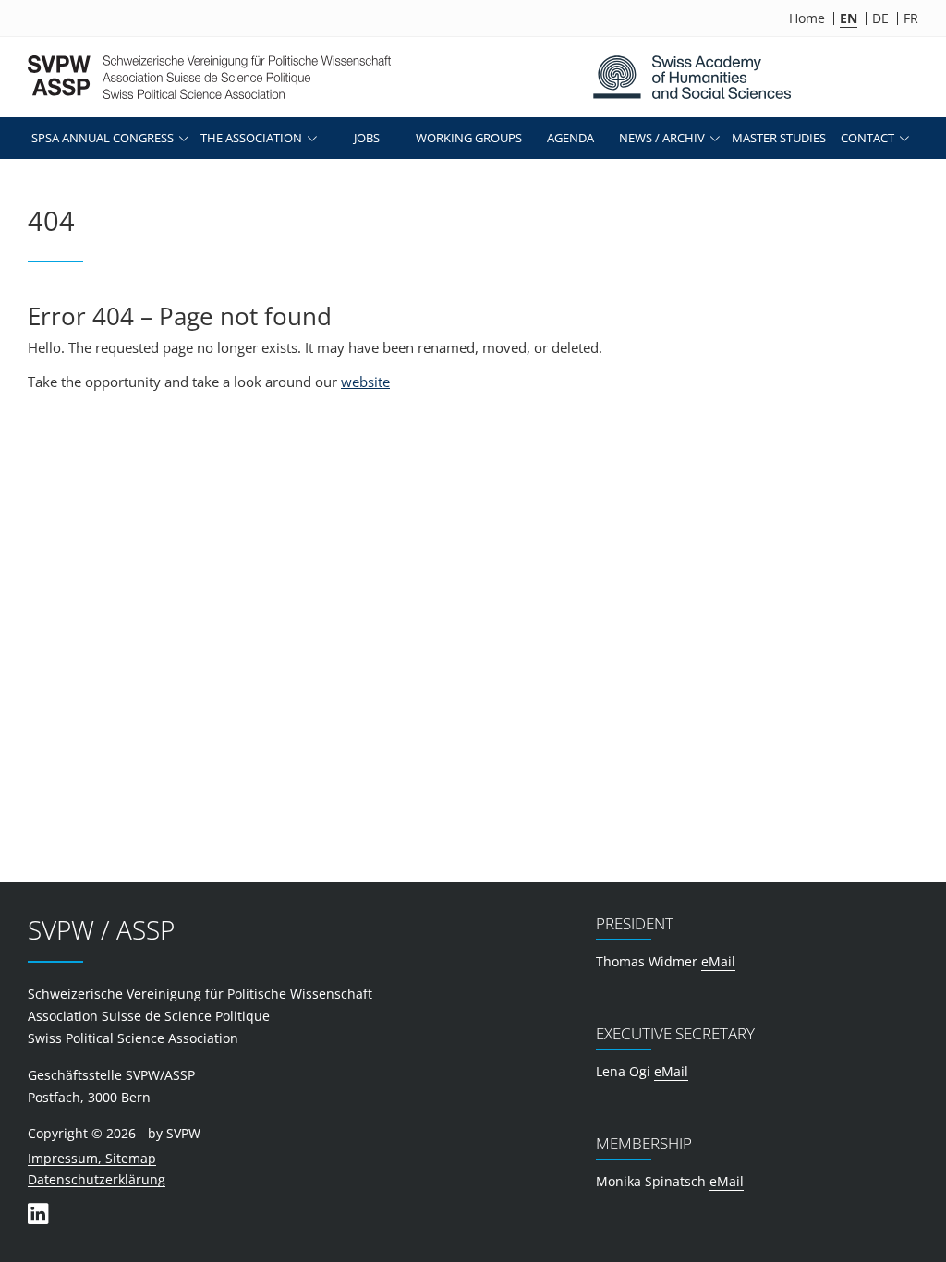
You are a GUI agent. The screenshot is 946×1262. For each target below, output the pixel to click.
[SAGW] (691, 77)
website (365, 381)
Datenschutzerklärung (96, 1180)
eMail (718, 961)
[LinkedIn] (38, 1213)
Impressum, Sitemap (92, 1159)
